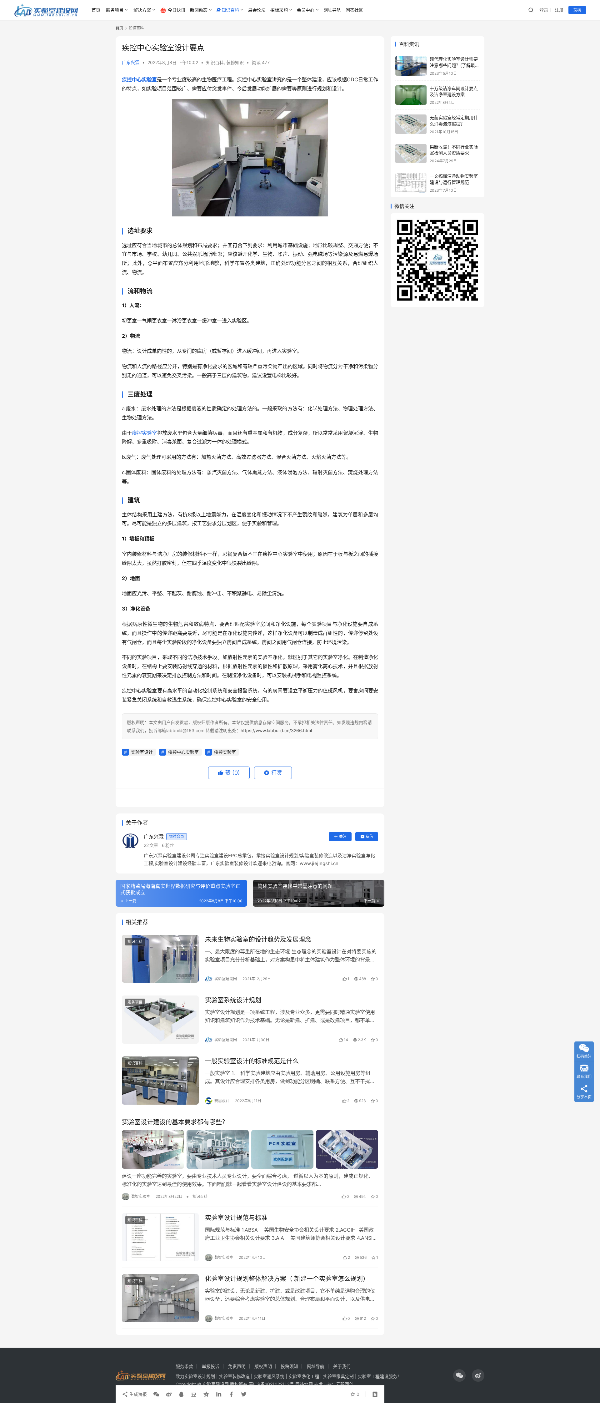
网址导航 (332, 10)
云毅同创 (344, 1384)
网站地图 (304, 1384)
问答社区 (354, 10)
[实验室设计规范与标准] (160, 1237)
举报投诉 (210, 1366)
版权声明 (263, 1366)
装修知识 (235, 62)
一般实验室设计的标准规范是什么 (252, 1061)
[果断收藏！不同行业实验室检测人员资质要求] (411, 154)
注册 (559, 10)
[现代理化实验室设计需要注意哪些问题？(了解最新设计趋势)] (411, 66)
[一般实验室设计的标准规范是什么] (160, 1080)
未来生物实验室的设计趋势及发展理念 (258, 939)
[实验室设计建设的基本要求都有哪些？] (250, 1149)
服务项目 (114, 10)
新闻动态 (199, 10)
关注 (343, 836)
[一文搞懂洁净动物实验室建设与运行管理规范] (411, 183)
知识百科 (230, 10)
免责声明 (237, 1366)
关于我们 (342, 1366)
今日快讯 (176, 10)
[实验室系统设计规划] (160, 1019)
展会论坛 (257, 10)
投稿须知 (289, 1366)
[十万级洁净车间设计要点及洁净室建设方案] (411, 95)
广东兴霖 (130, 62)
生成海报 (137, 1394)
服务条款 (184, 1366)
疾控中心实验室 (139, 79)
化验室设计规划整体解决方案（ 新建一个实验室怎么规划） (287, 1279)
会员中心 (305, 10)
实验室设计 (142, 752)
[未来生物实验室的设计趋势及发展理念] (160, 959)
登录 (543, 10)
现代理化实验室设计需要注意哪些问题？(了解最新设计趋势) (454, 65)
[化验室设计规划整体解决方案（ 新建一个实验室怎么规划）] (160, 1298)
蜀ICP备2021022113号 (271, 1384)
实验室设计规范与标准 (236, 1218)
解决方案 (142, 10)
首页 (96, 10)
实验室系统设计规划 (233, 1000)
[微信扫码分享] (156, 1394)
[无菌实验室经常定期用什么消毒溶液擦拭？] (411, 124)
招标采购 (279, 10)
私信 (369, 836)
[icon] (459, 1375)
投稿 (577, 10)
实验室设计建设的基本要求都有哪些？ (175, 1122)
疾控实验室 (144, 433)
